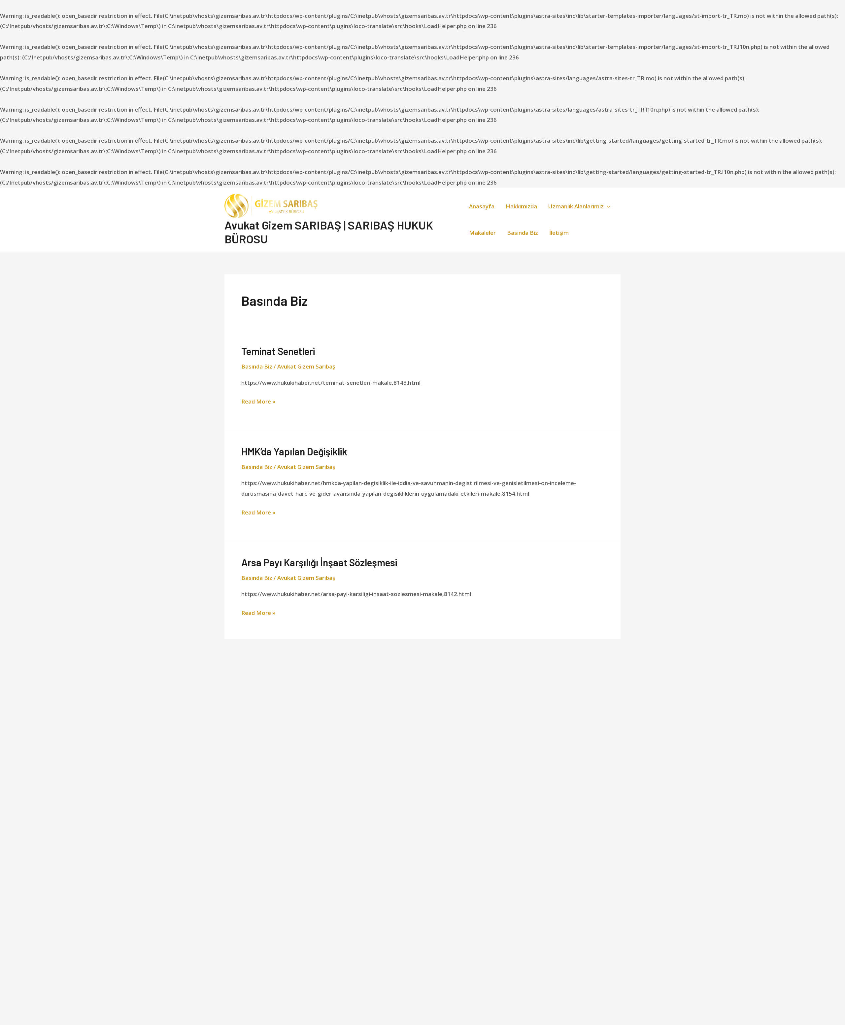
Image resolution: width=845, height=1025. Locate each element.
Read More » (258, 400)
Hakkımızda (521, 206)
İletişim (559, 232)
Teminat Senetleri (278, 351)
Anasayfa (481, 206)
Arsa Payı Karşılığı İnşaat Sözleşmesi (319, 562)
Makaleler (482, 232)
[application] (607, 206)
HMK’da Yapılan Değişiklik (294, 451)
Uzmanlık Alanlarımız (576, 206)
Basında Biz (522, 232)
